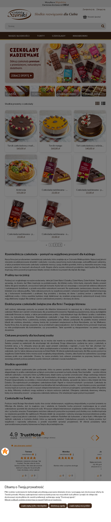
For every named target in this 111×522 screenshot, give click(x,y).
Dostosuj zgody (58, 506)
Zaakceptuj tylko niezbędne (34, 506)
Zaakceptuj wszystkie (79, 506)
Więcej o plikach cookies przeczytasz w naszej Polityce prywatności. (33, 500)
